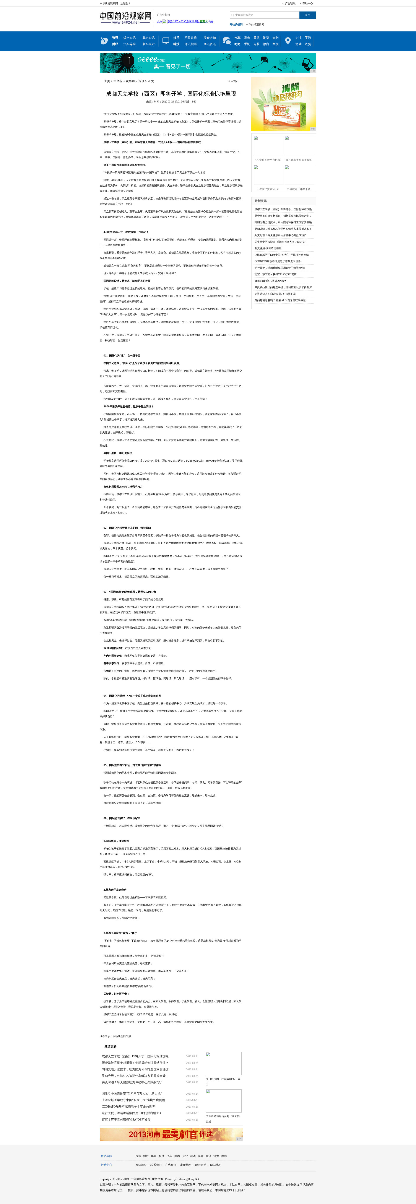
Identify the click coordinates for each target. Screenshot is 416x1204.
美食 (200, 1156)
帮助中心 (307, 3)
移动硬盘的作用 (122, 1036)
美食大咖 (210, 37)
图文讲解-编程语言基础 (268, 248)
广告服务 (171, 1165)
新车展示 (149, 44)
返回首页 (233, 81)
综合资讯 (130, 37)
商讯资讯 (210, 44)
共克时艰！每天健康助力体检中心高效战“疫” (132, 1082)
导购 (257, 37)
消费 (266, 37)
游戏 (299, 44)
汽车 (169, 1156)
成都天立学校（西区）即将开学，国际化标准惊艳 (135, 1056)
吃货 (308, 44)
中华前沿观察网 (255, 24)
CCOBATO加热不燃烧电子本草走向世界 (128, 1106)
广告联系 (290, 3)
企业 (299, 37)
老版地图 (186, 1165)
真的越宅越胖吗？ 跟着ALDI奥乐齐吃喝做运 (280, 300)
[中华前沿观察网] (125, 24)
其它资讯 (149, 37)
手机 (247, 44)
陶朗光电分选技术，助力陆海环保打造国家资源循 (135, 1069)
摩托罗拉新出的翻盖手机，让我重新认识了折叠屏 (283, 287)
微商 (266, 44)
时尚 (177, 1156)
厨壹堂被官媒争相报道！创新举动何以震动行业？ (135, 1062)
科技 (161, 1156)
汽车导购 (130, 44)
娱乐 (154, 1156)
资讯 (141, 81)
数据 (276, 44)
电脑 (257, 44)
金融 (276, 37)
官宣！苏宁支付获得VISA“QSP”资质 (126, 1119)
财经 (146, 1156)
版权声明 (200, 1165)
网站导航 (106, 1156)
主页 (107, 81)
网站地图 (215, 1165)
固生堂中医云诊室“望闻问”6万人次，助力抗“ (132, 1093)
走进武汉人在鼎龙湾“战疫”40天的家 (275, 293)
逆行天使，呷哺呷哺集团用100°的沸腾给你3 (131, 1113)
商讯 (208, 1156)
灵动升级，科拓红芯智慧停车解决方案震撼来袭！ (135, 1075)
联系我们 (156, 1165)
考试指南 (191, 44)
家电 (247, 37)
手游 (308, 37)
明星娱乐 (191, 37)
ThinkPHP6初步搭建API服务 (271, 280)
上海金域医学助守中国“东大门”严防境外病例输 (133, 1100)
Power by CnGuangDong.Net (182, 1179)
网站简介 (141, 1165)
